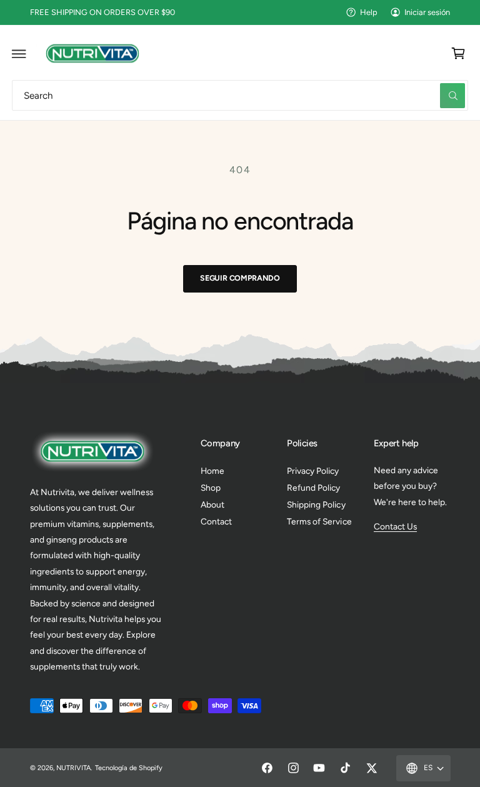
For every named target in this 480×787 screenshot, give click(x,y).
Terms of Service (319, 521)
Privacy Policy (313, 471)
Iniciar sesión (427, 12)
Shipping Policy (316, 504)
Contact (216, 521)
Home (212, 471)
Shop (211, 488)
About (212, 504)
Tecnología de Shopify (128, 768)
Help (369, 12)
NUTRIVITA (73, 768)
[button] (19, 53)
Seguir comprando (240, 278)
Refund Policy (313, 488)
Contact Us (395, 526)
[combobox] (240, 95)
